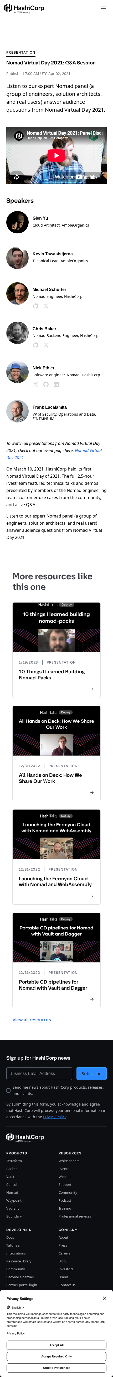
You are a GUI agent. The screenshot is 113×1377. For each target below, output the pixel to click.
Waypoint (14, 1200)
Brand (63, 1277)
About (63, 1237)
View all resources (32, 1020)
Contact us (67, 1284)
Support (65, 1184)
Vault (10, 1176)
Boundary (14, 1216)
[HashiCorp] (24, 8)
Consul (11, 1184)
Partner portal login (21, 1284)
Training (65, 1208)
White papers (69, 1160)
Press (63, 1245)
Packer (11, 1168)
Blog (62, 1261)
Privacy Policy (54, 1116)
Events (64, 1168)
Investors (66, 1269)
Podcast (65, 1200)
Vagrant (12, 1208)
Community (68, 1192)
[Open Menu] (103, 8)
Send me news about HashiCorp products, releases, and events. (58, 1090)
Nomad (12, 1192)
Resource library (19, 1261)
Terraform (14, 1160)
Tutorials (13, 1245)
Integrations (16, 1253)
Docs (10, 1237)
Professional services (75, 1216)
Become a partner (20, 1277)
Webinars (66, 1176)
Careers (64, 1253)
